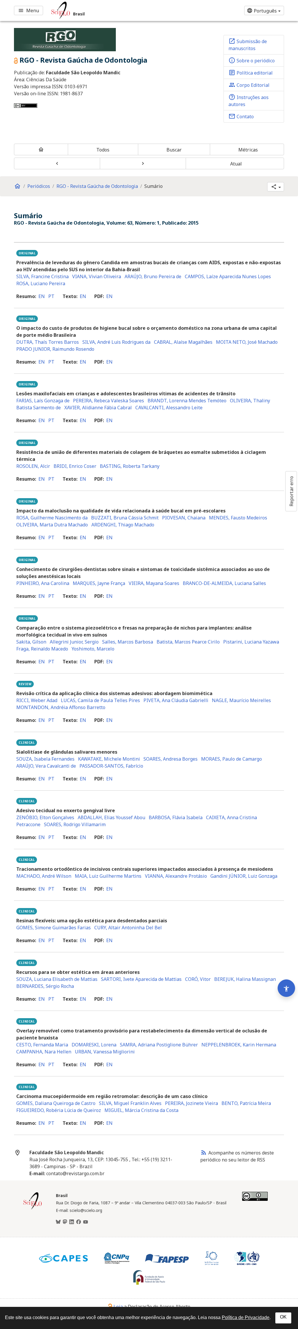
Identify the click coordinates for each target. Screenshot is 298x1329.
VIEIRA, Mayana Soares (154, 583)
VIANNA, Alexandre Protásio (176, 876)
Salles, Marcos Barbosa (127, 642)
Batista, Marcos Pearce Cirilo (188, 642)
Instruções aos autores (248, 100)
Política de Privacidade (245, 1317)
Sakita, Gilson (31, 642)
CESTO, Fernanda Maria (42, 1044)
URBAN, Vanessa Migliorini (105, 1051)
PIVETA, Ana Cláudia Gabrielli (175, 700)
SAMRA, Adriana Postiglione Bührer (159, 1044)
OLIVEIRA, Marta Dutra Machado (52, 524)
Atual (236, 164)
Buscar (174, 150)
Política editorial (250, 72)
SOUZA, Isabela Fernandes (45, 759)
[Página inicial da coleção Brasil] (32, 1208)
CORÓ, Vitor (198, 979)
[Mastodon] (65, 1222)
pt (51, 296)
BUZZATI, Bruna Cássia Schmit (125, 517)
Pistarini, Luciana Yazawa (251, 642)
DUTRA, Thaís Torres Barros (47, 342)
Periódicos (38, 186)
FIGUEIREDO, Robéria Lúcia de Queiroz (58, 1110)
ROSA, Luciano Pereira (40, 283)
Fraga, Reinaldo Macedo (42, 649)
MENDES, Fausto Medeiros (238, 517)
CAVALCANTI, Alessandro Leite (169, 407)
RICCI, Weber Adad (36, 700)
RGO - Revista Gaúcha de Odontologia (97, 186)
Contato (241, 116)
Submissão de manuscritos (247, 45)
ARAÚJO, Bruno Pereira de (153, 276)
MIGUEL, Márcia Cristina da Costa (141, 1110)
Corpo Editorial (248, 84)
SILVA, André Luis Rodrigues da (116, 342)
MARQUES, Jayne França (99, 583)
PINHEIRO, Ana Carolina (42, 583)
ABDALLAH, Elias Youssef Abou (111, 817)
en (41, 296)
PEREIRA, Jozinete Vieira (191, 1103)
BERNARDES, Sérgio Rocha (45, 986)
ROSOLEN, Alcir (33, 466)
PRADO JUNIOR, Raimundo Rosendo (55, 349)
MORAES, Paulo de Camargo (231, 759)
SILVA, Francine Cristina (42, 276)
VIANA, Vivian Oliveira (96, 276)
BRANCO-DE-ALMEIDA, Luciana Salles (224, 583)
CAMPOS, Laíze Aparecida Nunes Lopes (228, 276)
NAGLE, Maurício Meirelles (241, 700)
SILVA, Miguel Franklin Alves (130, 1103)
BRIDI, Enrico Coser (75, 466)
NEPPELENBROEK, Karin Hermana (238, 1044)
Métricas (248, 150)
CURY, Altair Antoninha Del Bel (128, 927)
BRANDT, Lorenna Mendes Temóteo (187, 400)
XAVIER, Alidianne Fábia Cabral (98, 407)
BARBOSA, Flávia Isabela (176, 817)
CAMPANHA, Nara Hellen (43, 1051)
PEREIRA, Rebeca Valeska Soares (108, 400)
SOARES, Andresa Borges (170, 759)
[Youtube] (85, 1222)
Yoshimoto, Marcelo (93, 649)
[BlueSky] (58, 1222)
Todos (103, 150)
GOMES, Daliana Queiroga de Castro (55, 1103)
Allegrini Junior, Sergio (74, 642)
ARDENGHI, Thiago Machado (122, 524)
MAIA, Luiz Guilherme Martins (108, 876)
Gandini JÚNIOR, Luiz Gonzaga (243, 876)
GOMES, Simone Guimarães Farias (53, 927)
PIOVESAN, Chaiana (183, 517)
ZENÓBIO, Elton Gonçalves (45, 817)
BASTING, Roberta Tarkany (129, 466)
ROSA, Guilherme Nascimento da (52, 517)
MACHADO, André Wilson (43, 876)
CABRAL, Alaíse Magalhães (183, 342)
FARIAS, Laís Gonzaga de (43, 400)
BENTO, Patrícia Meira (246, 1103)
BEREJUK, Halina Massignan (245, 979)
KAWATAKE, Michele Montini (109, 759)
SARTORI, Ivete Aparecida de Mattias (141, 979)
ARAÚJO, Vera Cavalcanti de (46, 766)
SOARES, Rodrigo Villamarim (75, 824)
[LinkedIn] (71, 1222)
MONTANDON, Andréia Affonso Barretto (60, 707)
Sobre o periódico (251, 60)
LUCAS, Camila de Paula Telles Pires (100, 700)
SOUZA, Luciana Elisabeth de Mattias (56, 979)
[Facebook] (78, 1222)
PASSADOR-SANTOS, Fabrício (111, 766)
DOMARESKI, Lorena (94, 1044)
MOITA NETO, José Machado (247, 342)
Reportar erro (291, 491)
